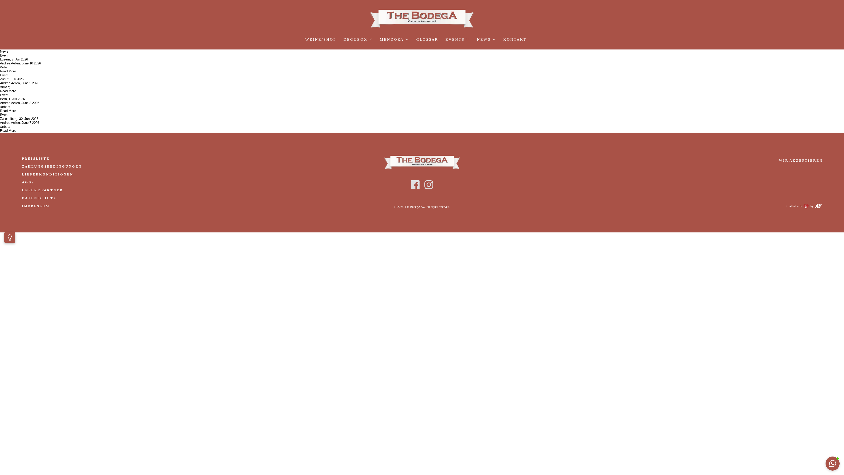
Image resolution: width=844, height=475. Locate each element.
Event (4, 55)
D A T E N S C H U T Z (39, 198)
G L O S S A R (426, 39)
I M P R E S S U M (35, 206)
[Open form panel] (9, 237)
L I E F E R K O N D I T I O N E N (47, 174)
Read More (8, 71)
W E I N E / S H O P (320, 39)
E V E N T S (455, 39)
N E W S (484, 39)
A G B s (27, 182)
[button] (833, 464)
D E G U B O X (355, 39)
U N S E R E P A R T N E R (42, 190)
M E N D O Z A (392, 39)
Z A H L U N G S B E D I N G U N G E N (51, 166)
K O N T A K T (514, 39)
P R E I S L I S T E (35, 158)
